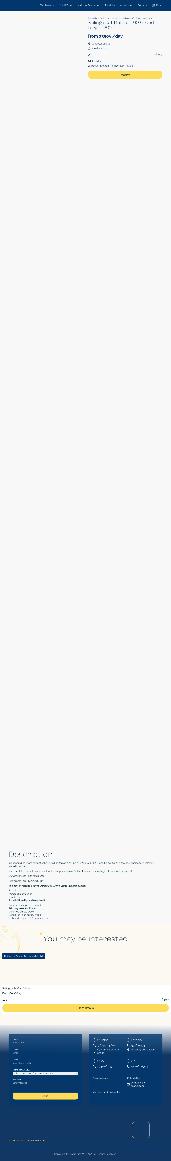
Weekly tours (99, 48)
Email (16, 1049)
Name (16, 1039)
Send (45, 1096)
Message (17, 1079)
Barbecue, (93, 65)
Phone (16, 1060)
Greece (96, 43)
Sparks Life (92, 18)
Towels (129, 65)
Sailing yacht (106, 18)
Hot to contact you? (22, 1070)
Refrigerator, (117, 65)
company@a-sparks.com (138, 1084)
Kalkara (105, 43)
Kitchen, (104, 65)
